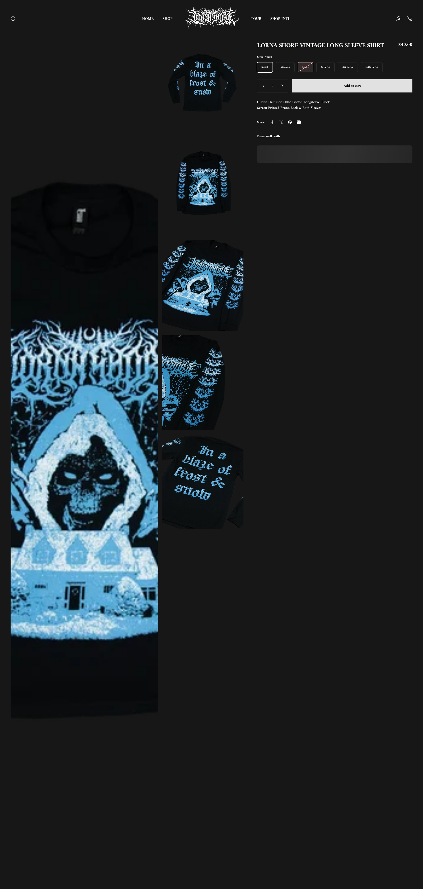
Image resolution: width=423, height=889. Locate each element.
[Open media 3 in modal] (202, 184)
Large (305, 67)
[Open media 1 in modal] (84, 461)
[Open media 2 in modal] (202, 85)
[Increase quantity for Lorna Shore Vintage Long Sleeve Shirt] (283, 85)
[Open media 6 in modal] (202, 481)
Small (265, 67)
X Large (325, 67)
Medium (285, 67)
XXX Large (371, 67)
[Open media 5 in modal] (202, 382)
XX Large (347, 67)
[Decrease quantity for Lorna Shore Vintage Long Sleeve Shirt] (262, 85)
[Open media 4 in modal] (202, 283)
